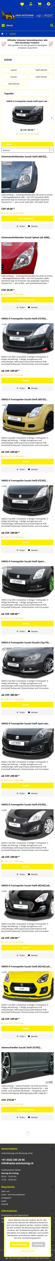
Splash (14, 70)
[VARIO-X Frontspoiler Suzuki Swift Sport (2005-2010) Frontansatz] (27, 582)
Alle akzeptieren (19, 1244)
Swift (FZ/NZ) (41, 77)
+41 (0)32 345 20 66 (13, 1159)
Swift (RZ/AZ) (13, 83)
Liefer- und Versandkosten (13, 1194)
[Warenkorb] (39, 4)
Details (26, 380)
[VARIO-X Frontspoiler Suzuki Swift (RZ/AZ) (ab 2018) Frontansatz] (27, 987)
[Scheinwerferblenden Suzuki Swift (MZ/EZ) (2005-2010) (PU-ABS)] (27, 177)
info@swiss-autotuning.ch (17, 1163)
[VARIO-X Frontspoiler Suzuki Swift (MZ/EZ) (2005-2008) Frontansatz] (27, 420)
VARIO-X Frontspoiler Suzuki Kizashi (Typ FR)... (26, 642)
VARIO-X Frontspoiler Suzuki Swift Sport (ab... (27, 101)
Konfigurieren (27, 1251)
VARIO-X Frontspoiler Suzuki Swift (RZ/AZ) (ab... (26, 885)
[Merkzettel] (22, 4)
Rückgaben (6, 1198)
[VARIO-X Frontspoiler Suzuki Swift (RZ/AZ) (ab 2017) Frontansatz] (27, 906)
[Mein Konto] (31, 4)
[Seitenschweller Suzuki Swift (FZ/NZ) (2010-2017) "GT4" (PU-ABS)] (27, 1068)
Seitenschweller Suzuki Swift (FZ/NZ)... (21, 1047)
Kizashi (14, 77)
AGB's (3, 1201)
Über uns (5, 1191)
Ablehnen (38, 1244)
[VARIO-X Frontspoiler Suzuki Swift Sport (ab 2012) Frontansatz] (27, 115)
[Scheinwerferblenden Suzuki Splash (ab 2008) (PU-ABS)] (27, 258)
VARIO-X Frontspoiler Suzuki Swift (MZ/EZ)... (24, 399)
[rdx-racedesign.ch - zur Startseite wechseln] (27, 15)
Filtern (8, 144)
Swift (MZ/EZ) (41, 70)
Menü (9, 25)
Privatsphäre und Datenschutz (15, 1215)
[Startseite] (2, 34)
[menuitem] (22, 4)
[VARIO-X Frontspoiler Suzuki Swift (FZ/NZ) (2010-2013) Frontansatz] (27, 339)
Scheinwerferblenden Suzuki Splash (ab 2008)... (26, 237)
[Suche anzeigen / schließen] (51, 25)
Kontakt (4, 1204)
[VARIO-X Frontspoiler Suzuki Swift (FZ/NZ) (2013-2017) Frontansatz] (27, 825)
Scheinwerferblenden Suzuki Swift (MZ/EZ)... (24, 156)
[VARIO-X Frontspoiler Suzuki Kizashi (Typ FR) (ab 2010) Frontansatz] (27, 663)
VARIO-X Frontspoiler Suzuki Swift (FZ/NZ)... (24, 318)
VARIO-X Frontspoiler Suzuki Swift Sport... (23, 561)
